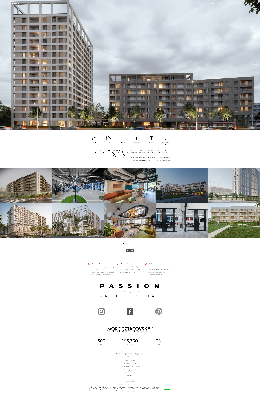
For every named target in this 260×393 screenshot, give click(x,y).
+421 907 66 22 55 (127, 366)
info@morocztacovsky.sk (131, 363)
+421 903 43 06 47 (136, 366)
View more (92, 391)
